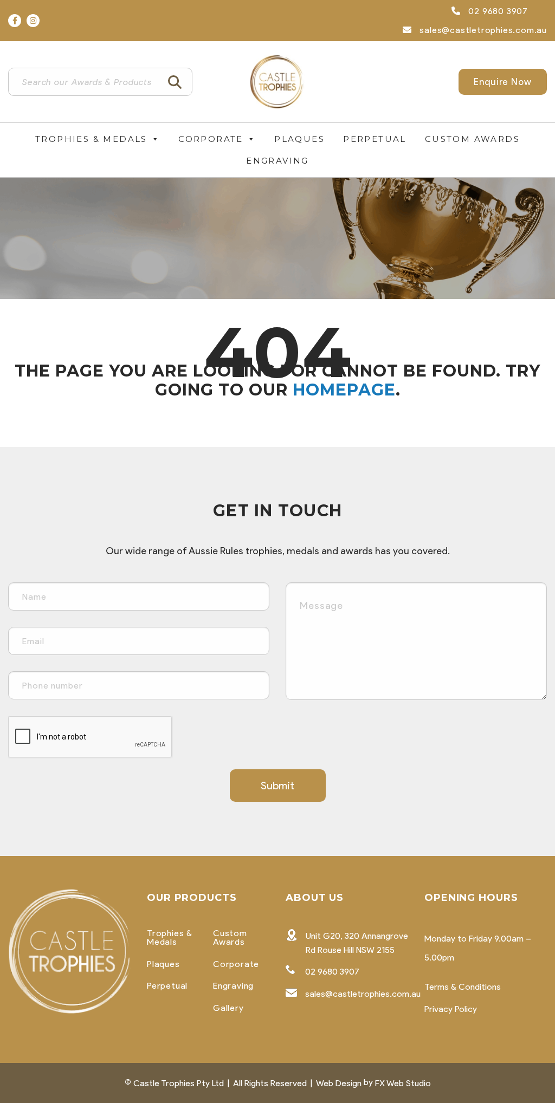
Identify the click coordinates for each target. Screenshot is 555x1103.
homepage (344, 390)
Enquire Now (503, 81)
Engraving (277, 160)
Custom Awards (472, 139)
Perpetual (374, 139)
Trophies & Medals (91, 139)
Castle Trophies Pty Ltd (178, 1083)
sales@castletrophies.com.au (482, 30)
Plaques (299, 139)
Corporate (210, 139)
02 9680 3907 (497, 11)
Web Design (339, 1083)
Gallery (228, 1008)
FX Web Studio (403, 1083)
